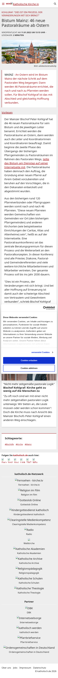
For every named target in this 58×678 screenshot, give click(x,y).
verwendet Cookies (40, 352)
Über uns (6, 667)
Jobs (15, 667)
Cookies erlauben (29, 360)
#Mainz (28, 444)
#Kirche (19, 444)
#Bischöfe (9, 444)
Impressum (25, 667)
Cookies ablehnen (29, 368)
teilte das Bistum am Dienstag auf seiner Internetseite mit (26, 163)
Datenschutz (39, 667)
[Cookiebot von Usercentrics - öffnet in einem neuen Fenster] (43, 308)
